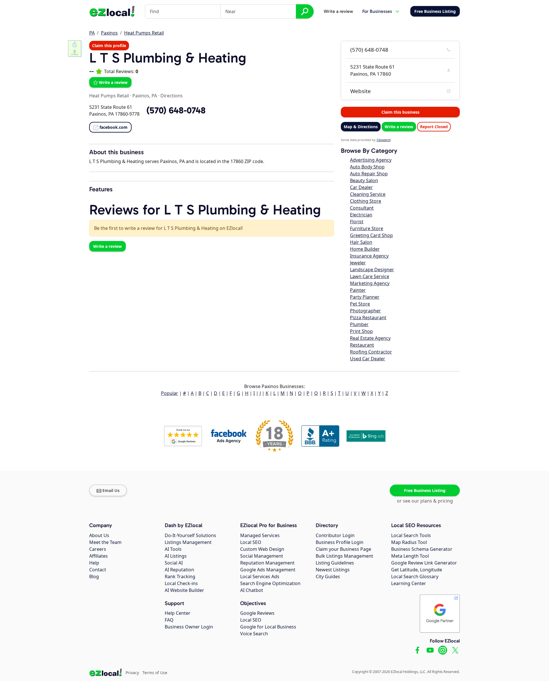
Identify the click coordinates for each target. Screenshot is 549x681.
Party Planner (364, 297)
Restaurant (362, 345)
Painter (358, 290)
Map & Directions (361, 126)
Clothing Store (365, 201)
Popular (169, 393)
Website (360, 91)
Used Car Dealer (367, 358)
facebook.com (114, 127)
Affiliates (98, 556)
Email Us (111, 490)
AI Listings (176, 556)
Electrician (361, 215)
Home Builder (365, 249)
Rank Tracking (180, 576)
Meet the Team (105, 542)
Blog (94, 576)
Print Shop (361, 331)
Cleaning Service (367, 194)
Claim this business (400, 112)
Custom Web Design (262, 549)
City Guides (328, 576)
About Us (99, 535)
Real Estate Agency (370, 338)
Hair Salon (361, 242)
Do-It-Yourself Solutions (190, 535)
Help (94, 563)
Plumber (359, 324)
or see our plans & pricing (425, 501)
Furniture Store (366, 228)
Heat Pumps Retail (144, 33)
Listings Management (188, 542)
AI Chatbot (251, 590)
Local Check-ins (181, 583)
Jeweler (358, 263)
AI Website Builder (184, 590)
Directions (171, 96)
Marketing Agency (369, 283)
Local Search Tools (411, 535)
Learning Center (408, 583)
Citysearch (384, 140)
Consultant (362, 208)
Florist (356, 221)
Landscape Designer (372, 269)
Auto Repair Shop (369, 173)
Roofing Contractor (371, 352)
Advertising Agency (370, 160)
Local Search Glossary (414, 576)
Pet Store (360, 304)
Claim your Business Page (343, 549)
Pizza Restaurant (368, 317)
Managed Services (260, 535)
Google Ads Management (267, 570)
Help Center (177, 613)
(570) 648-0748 (369, 49)
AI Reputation (179, 570)
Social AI (174, 563)
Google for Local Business (268, 627)
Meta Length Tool (410, 556)
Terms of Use (154, 672)
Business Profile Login (339, 542)
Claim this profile (109, 45)
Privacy (132, 672)
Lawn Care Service (369, 276)
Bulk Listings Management (344, 556)
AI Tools (173, 549)
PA (92, 33)
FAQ (169, 620)
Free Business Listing (424, 490)
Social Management (261, 556)
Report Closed (434, 126)
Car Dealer (361, 187)
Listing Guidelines (335, 563)
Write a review (338, 11)
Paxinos (109, 33)
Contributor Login (335, 535)
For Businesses (377, 11)
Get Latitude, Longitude (416, 570)
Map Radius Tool (409, 542)
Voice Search (254, 633)
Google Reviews (257, 613)
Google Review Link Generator (424, 563)
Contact (97, 570)
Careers (97, 549)
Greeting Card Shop (371, 235)
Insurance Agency (369, 256)
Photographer (365, 311)
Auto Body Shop (367, 167)
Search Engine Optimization (270, 583)
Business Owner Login (189, 627)
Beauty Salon (364, 180)
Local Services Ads (259, 576)
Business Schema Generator (421, 549)
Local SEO (250, 542)
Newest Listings (333, 570)
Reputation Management (267, 563)
